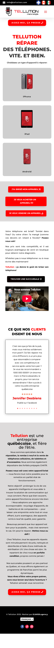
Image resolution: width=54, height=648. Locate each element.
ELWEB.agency (40, 614)
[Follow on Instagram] (32, 626)
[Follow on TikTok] (27, 626)
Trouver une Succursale (25, 279)
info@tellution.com (17, 2)
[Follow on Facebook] (22, 626)
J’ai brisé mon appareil (25, 189)
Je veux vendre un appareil (25, 213)
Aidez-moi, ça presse (26, 22)
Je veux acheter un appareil (25, 201)
